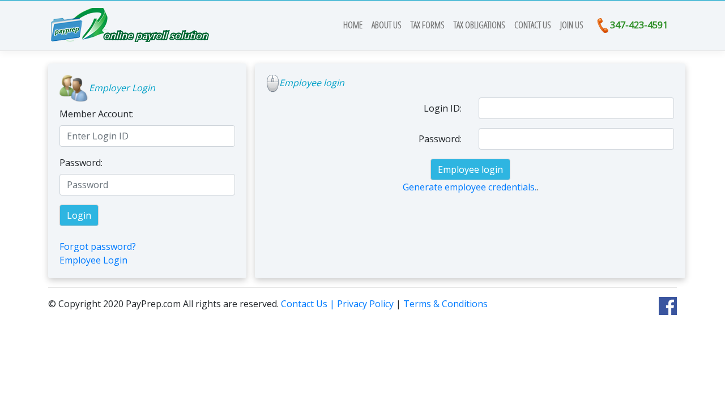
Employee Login (93, 260)
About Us (387, 25)
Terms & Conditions (445, 304)
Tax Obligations (479, 25)
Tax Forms (428, 25)
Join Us (571, 25)
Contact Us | (309, 304)
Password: (81, 162)
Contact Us (532, 25)
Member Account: (96, 114)
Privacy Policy (365, 304)
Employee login (470, 169)
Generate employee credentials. (469, 187)
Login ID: (443, 108)
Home (355, 25)
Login (79, 215)
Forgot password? (97, 246)
